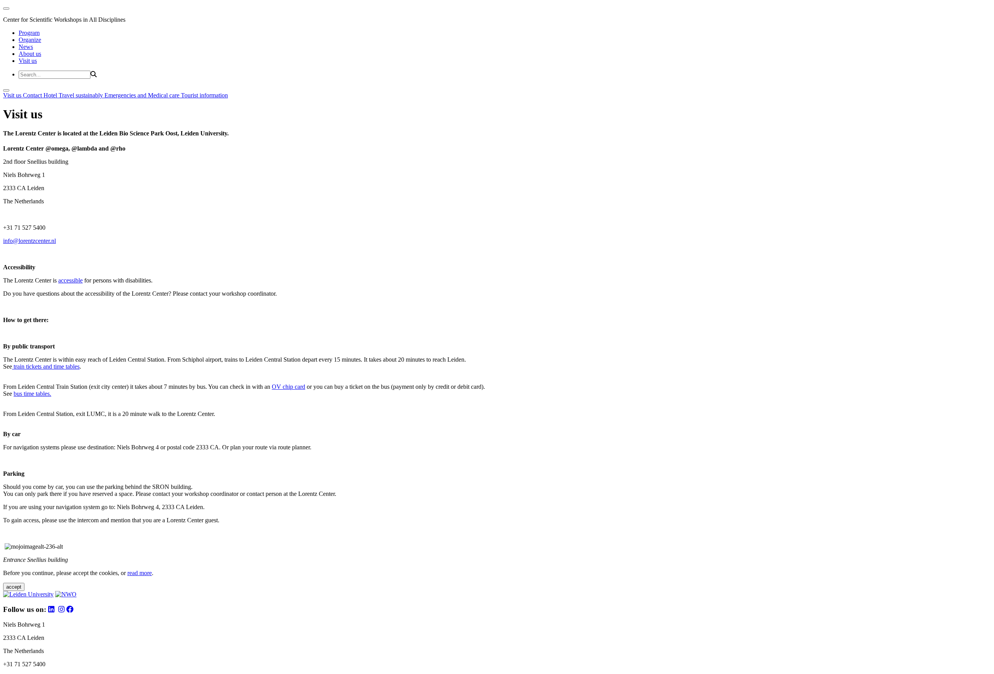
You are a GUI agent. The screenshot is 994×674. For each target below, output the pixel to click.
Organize (30, 39)
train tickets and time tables (46, 366)
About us (30, 53)
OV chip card (288, 386)
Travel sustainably (81, 95)
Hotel (51, 95)
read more (139, 573)
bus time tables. (32, 393)
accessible (70, 280)
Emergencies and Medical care (142, 95)
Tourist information (204, 95)
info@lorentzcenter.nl (29, 240)
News (26, 46)
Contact (33, 95)
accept (13, 587)
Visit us (28, 60)
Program (29, 32)
